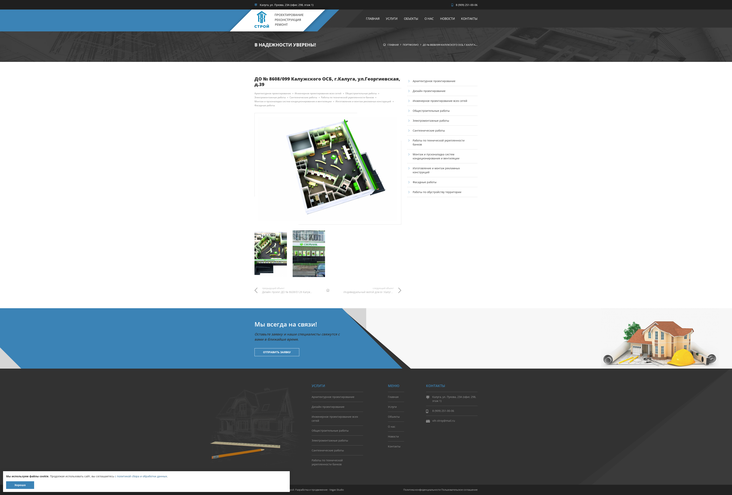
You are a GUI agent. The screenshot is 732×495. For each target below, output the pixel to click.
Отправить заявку (277, 352)
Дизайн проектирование (429, 91)
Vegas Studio (336, 489)
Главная (373, 19)
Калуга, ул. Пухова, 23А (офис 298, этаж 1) (286, 5)
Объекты (411, 19)
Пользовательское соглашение (459, 489)
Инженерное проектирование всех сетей (318, 93)
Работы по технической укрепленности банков (347, 97)
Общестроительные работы (361, 93)
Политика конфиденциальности (422, 489)
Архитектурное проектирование (272, 93)
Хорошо (20, 485)
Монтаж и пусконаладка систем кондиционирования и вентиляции (293, 101)
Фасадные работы (264, 105)
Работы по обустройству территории (437, 192)
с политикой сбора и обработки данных (141, 476)
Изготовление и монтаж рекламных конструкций (363, 101)
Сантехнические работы (303, 97)
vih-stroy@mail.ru (443, 420)
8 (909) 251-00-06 (466, 5)
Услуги (391, 19)
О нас (429, 19)
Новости (447, 19)
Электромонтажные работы (270, 97)
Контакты (469, 19)
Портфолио (411, 44)
